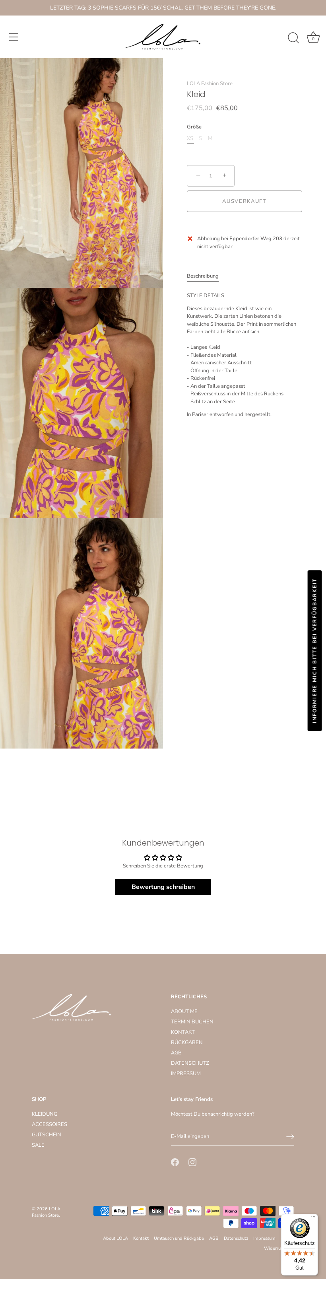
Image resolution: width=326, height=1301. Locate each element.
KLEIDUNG (44, 1114)
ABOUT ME (184, 1011)
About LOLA (115, 1238)
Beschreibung (203, 276)
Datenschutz (236, 1238)
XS (190, 139)
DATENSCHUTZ (190, 1063)
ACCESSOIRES (49, 1124)
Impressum (264, 1238)
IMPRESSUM (186, 1073)
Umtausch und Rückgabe (179, 1238)
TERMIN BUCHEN (192, 1021)
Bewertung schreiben (163, 887)
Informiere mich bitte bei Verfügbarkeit (314, 650)
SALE (38, 1145)
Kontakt (141, 1238)
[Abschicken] (290, 1137)
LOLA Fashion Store (210, 83)
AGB (176, 1052)
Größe (194, 127)
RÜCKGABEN (187, 1042)
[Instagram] (192, 1162)
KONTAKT (183, 1032)
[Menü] (14, 37)
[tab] (207, 276)
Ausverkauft (244, 201)
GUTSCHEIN (46, 1134)
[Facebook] (175, 1162)
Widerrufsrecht (279, 1248)
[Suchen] (293, 38)
